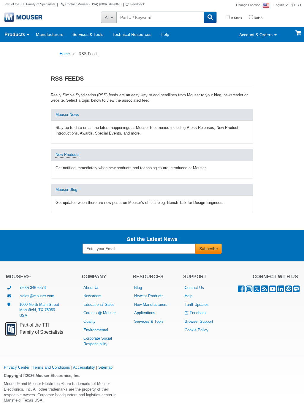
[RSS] (264, 290)
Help (165, 34)
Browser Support (199, 321)
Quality (89, 321)
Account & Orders (256, 34)
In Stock (235, 18)
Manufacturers (49, 34)
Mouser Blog (66, 189)
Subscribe (208, 248)
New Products (68, 154)
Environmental (95, 330)
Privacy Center (16, 367)
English (279, 5)
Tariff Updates (197, 304)
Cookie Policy (196, 330)
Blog (138, 287)
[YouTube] (272, 290)
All (107, 17)
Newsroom (92, 296)
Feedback (137, 4)
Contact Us (194, 287)
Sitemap (105, 367)
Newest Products (149, 296)
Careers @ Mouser (99, 313)
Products (15, 34)
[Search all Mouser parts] (210, 17)
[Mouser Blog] (296, 290)
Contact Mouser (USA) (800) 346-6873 (92, 4)
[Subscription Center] (288, 290)
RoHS (257, 18)
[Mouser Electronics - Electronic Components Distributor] (23, 17)
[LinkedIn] (280, 290)
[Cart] (298, 30)
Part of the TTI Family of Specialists (30, 4)
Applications (144, 313)
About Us (91, 287)
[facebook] (241, 290)
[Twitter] (257, 290)
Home (65, 54)
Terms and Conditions (51, 367)
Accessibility (84, 367)
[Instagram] (249, 290)
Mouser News (67, 114)
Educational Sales (99, 304)
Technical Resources (132, 34)
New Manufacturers (150, 304)
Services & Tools (87, 34)
